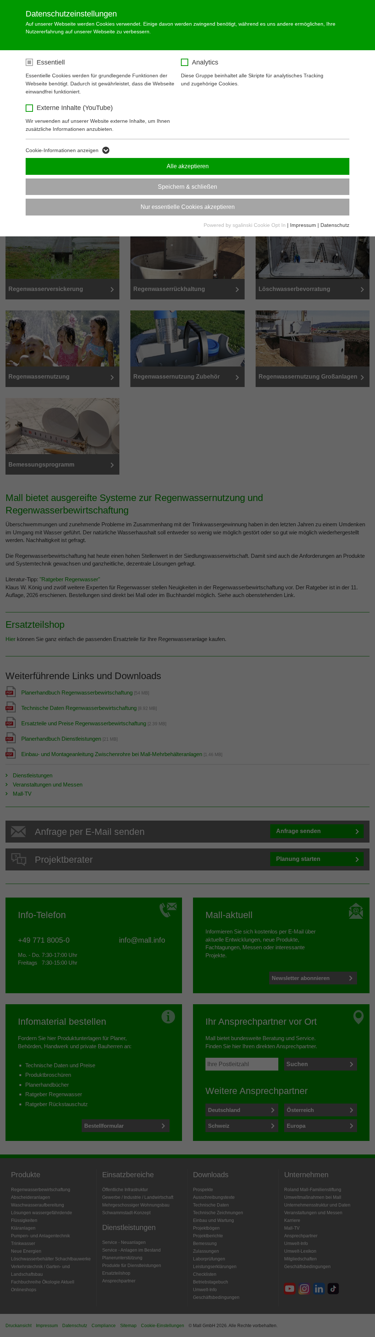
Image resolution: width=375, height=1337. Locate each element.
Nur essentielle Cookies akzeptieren (188, 207)
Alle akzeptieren (188, 166)
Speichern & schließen (187, 187)
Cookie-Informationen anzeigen (62, 150)
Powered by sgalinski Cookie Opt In (245, 225)
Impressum (303, 225)
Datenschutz (334, 225)
